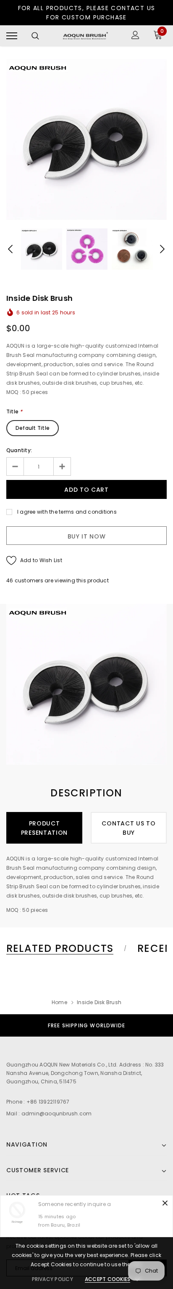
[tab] (65, 948)
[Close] (165, 1203)
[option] (86, 139)
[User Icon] (135, 36)
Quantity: (19, 450)
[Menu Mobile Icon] (11, 36)
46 (9, 580)
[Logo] (85, 35)
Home (59, 1002)
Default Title (33, 427)
